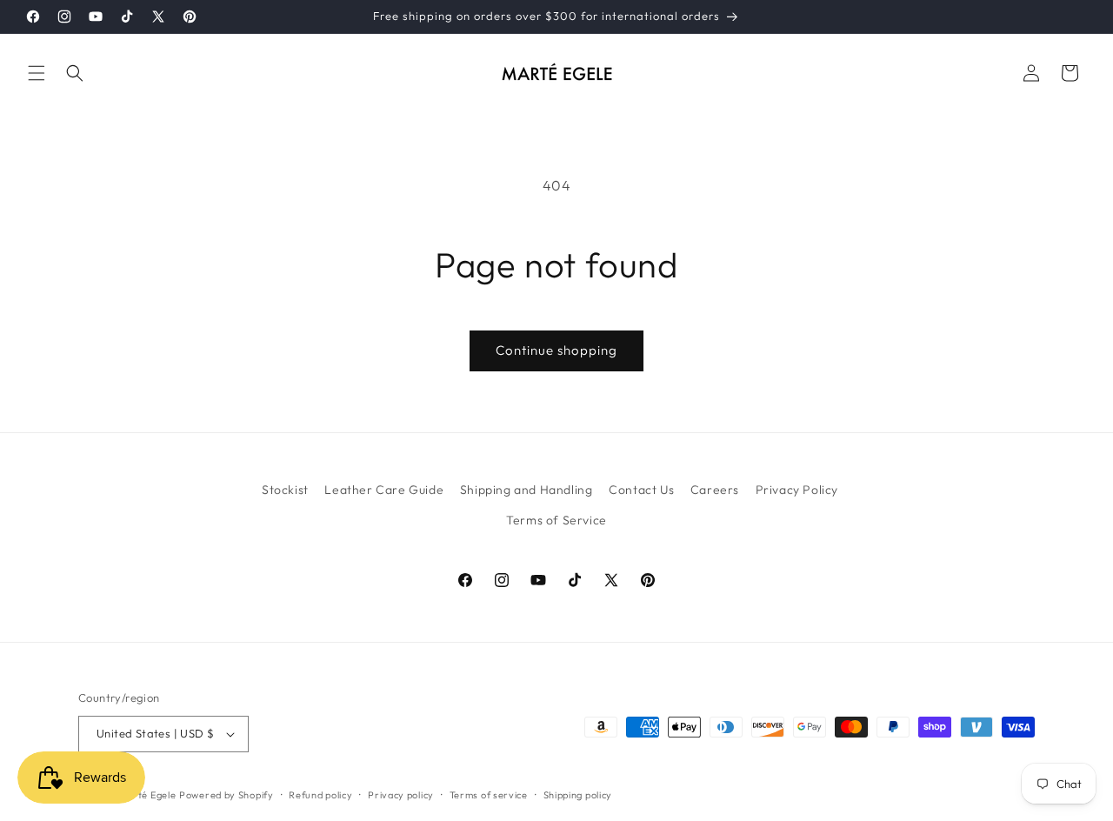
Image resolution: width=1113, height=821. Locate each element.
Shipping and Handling (526, 489)
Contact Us (641, 489)
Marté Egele (148, 795)
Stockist (285, 489)
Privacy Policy (797, 489)
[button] (36, 73)
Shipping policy (578, 795)
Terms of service (489, 795)
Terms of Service (556, 520)
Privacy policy (401, 795)
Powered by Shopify (226, 795)
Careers (714, 489)
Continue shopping (556, 350)
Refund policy (320, 795)
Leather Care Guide (383, 489)
